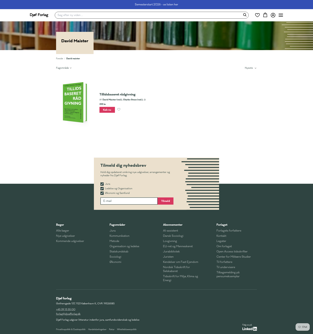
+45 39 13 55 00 (65, 309)
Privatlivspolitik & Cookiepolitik (71, 329)
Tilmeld (165, 201)
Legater (221, 241)
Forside (59, 58)
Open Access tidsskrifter (232, 251)
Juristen (168, 257)
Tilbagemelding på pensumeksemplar (228, 274)
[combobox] (149, 15)
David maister (73, 58)
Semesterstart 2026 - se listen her (156, 4)
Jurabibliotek (171, 251)
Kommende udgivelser (70, 241)
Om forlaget (224, 246)
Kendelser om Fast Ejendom (180, 262)
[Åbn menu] (281, 15)
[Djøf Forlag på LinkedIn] (249, 329)
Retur (111, 329)
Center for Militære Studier (233, 257)
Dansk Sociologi (173, 236)
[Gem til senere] (119, 110)
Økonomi (115, 262)
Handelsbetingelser (97, 329)
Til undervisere (225, 267)
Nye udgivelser (65, 236)
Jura (113, 231)
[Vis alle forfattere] (145, 99)
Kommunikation (119, 236)
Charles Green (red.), (133, 99)
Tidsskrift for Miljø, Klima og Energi (180, 278)
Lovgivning (170, 241)
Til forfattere (224, 262)
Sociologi (115, 257)
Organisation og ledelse (124, 246)
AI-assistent (170, 231)
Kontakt (221, 236)
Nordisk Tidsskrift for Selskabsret (176, 269)
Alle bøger (62, 231)
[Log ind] (273, 15)
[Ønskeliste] (257, 15)
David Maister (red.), (112, 99)
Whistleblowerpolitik (127, 329)
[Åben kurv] (265, 15)
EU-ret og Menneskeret (178, 246)
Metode (114, 241)
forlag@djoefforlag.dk (68, 314)
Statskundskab (119, 251)
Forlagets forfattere (228, 231)
